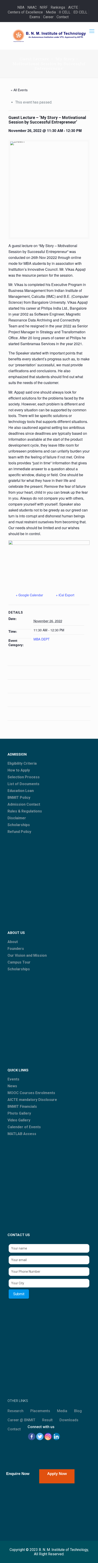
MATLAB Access (22, 1134)
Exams (34, 17)
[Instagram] (48, 1436)
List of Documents (23, 784)
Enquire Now (17, 1474)
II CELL (64, 12)
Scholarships (19, 825)
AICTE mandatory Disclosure (32, 1100)
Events (13, 1079)
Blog (78, 1411)
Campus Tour (19, 962)
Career (48, 17)
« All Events (19, 90)
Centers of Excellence (25, 12)
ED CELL (80, 12)
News (12, 1086)
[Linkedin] (56, 1436)
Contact (63, 17)
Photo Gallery (19, 1113)
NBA (20, 7)
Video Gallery (19, 1120)
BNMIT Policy (19, 797)
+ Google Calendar (29, 595)
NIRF (44, 7)
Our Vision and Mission (27, 955)
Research (15, 1411)
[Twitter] (40, 1436)
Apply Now (57, 1474)
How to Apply (19, 770)
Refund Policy (19, 832)
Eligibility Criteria (22, 763)
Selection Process (24, 777)
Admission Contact (24, 804)
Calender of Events (24, 1127)
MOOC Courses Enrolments (31, 1093)
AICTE (73, 7)
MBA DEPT (42, 639)
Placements (40, 1411)
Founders (16, 948)
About (13, 942)
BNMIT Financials (22, 1106)
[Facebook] (31, 1436)
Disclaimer (17, 818)
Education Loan (21, 791)
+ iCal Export (65, 595)
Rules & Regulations (25, 811)
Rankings (58, 7)
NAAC (32, 7)
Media (51, 12)
